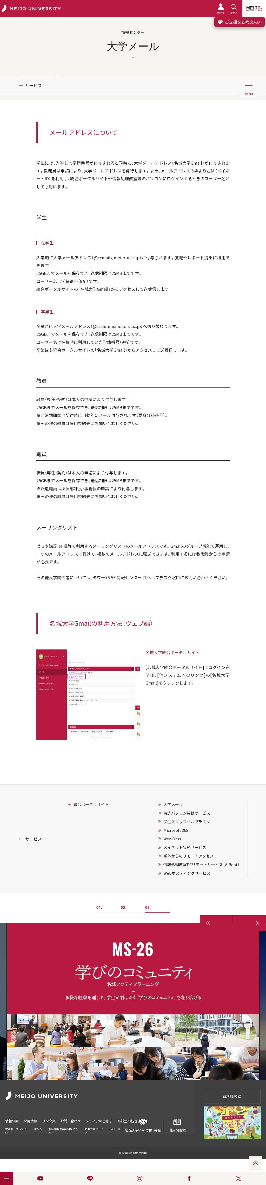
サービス (33, 85)
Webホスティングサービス (186, 873)
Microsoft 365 (175, 830)
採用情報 (30, 1120)
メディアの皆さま (99, 1120)
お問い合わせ (71, 1120)
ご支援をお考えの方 (243, 22)
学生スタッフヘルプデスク (186, 822)
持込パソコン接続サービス (186, 813)
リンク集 (49, 1120)
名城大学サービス (94, 1131)
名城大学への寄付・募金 (143, 1130)
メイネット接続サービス (184, 847)
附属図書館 (177, 1130)
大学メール (173, 804)
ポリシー (38, 1131)
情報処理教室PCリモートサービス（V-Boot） (201, 864)
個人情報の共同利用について (63, 1131)
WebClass (172, 839)
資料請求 (230, 1096)
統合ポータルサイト (91, 804)
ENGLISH (114, 1129)
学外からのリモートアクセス (188, 856)
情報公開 (12, 1120)
